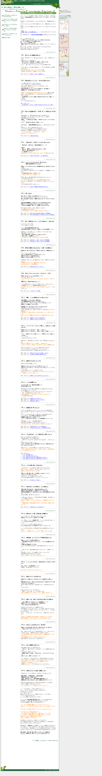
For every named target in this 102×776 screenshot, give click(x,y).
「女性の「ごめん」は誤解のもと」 (37, 74)
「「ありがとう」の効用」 (35, 290)
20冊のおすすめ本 (22, 11)
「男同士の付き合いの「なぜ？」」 (37, 266)
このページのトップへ (50, 52)
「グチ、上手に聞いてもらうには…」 (29, 455)
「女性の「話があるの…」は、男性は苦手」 (39, 155)
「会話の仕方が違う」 (34, 135)
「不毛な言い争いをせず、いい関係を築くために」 (40, 427)
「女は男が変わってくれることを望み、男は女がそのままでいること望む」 (37, 104)
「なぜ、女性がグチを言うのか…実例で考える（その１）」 (34, 457)
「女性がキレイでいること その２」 (37, 399)
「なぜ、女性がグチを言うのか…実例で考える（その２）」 (34, 458)
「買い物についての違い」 (35, 480)
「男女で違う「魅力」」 (34, 401)
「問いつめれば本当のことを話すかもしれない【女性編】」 (42, 214)
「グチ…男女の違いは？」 (27, 454)
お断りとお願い (7, 37)
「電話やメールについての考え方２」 (37, 319)
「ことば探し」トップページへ (40, 740)
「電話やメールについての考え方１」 (37, 317)
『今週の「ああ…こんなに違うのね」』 (29, 31)
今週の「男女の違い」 (48, 11)
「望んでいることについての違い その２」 (39, 352)
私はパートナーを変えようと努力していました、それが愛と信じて (10, 20)
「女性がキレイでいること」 (35, 398)
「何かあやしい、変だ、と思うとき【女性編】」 (40, 241)
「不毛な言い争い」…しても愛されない (38, 426)
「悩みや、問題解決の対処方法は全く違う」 (39, 186)
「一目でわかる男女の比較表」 (34, 11)
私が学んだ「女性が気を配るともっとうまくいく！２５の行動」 (10, 30)
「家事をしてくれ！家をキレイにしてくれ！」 (39, 375)
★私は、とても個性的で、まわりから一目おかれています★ (29, 0)
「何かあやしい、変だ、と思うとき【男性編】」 (40, 239)
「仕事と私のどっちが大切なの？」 (37, 507)
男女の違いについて (11, 11)
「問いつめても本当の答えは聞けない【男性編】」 (40, 213)
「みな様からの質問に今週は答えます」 (38, 354)
